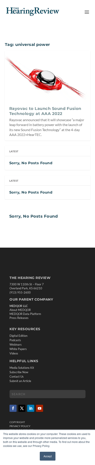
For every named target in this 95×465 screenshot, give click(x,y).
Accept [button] (48, 456)
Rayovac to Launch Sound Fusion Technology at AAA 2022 (45, 111)
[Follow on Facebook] (13, 408)
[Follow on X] (21, 408)
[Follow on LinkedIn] (30, 408)
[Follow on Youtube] (39, 408)
